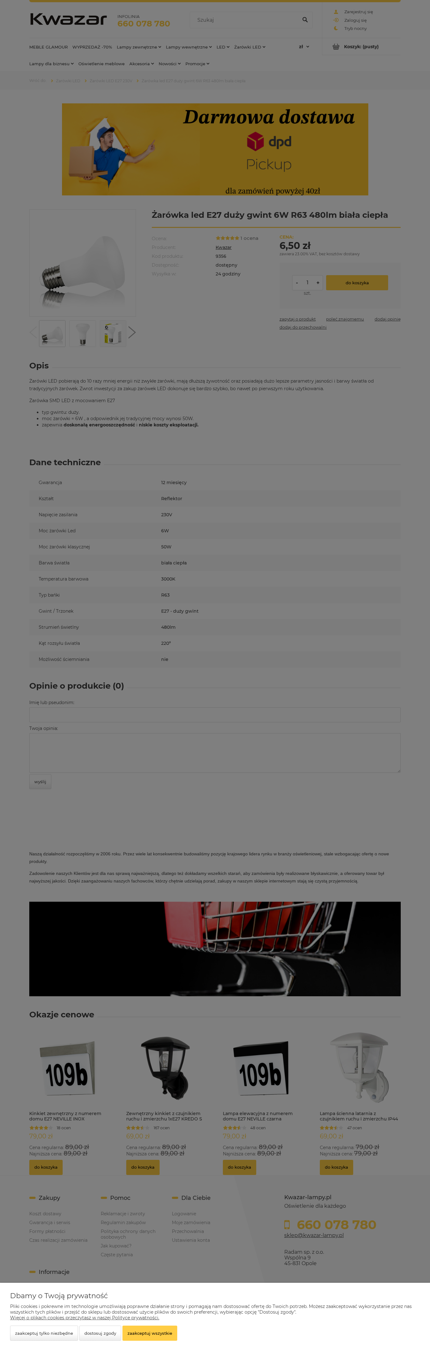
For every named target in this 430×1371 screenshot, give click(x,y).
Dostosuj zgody (100, 1333)
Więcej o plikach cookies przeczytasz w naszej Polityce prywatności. (84, 1318)
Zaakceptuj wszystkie (149, 1333)
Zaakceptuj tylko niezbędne (44, 1333)
